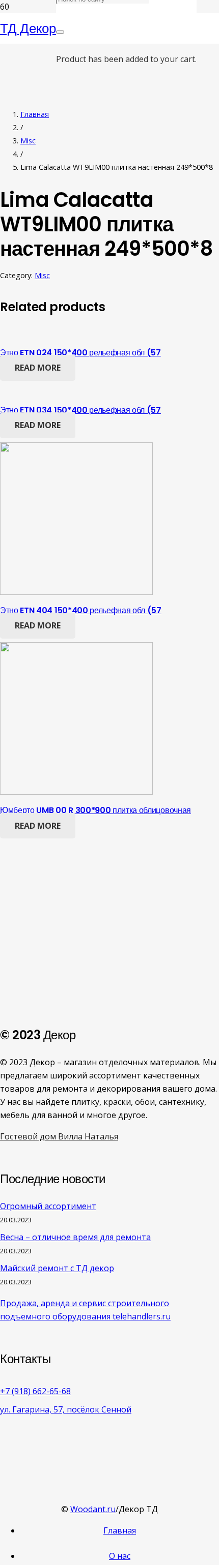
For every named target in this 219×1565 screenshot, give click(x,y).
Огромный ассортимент (48, 1206)
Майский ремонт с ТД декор (57, 1268)
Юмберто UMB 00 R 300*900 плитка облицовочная (95, 810)
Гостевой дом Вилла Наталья (59, 1136)
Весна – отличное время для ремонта (75, 1237)
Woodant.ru (93, 1509)
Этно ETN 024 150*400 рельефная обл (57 (80, 352)
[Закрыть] (60, 32)
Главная (34, 114)
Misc (28, 140)
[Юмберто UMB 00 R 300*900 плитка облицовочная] (76, 791)
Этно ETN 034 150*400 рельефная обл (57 (80, 410)
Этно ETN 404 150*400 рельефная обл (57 (80, 610)
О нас (119, 1555)
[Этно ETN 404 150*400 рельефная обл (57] (76, 591)
